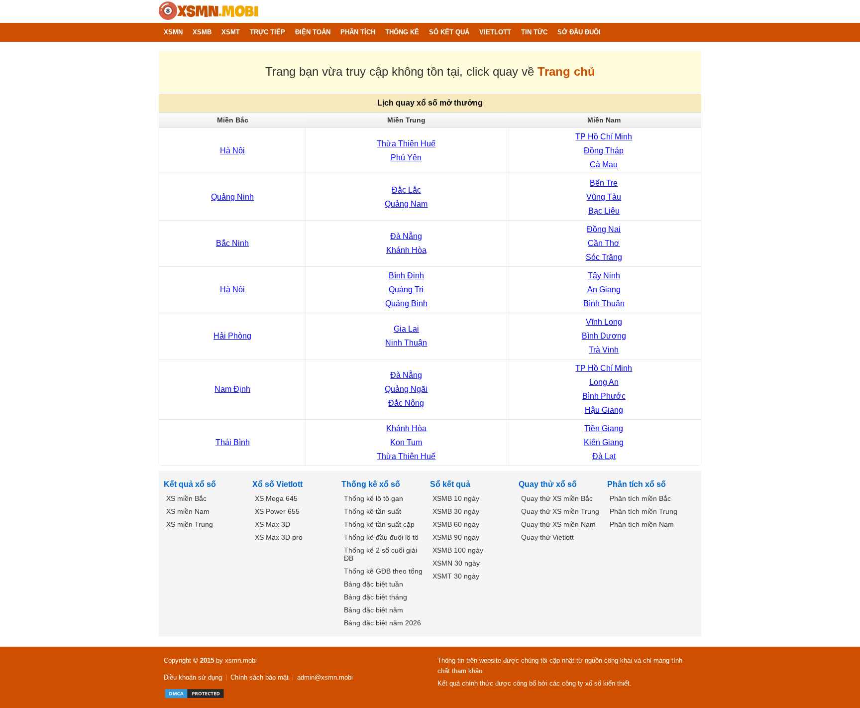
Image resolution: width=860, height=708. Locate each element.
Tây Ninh (604, 275)
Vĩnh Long (604, 322)
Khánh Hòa (406, 250)
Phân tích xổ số (636, 484)
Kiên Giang (604, 442)
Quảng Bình (406, 303)
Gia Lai (406, 329)
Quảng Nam (406, 204)
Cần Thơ (604, 243)
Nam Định (232, 389)
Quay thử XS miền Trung (560, 511)
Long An (604, 382)
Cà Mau (604, 164)
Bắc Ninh (232, 243)
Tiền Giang (603, 428)
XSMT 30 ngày (455, 576)
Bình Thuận (604, 303)
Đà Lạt (604, 456)
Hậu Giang (604, 410)
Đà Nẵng (406, 236)
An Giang (604, 289)
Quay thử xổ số (548, 484)
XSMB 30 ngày (455, 511)
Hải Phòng (232, 336)
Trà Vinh (604, 350)
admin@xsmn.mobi (325, 677)
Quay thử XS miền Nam (558, 524)
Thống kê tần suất (372, 511)
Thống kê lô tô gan (373, 498)
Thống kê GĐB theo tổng (383, 571)
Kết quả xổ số (190, 484)
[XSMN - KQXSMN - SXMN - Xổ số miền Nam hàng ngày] (208, 11)
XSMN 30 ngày (456, 563)
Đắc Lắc (406, 190)
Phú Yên (406, 157)
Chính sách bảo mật (259, 677)
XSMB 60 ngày (455, 524)
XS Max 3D (272, 524)
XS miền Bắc (186, 498)
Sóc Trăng (604, 257)
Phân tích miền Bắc (640, 498)
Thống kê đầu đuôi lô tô (381, 537)
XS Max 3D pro (279, 537)
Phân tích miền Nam (642, 524)
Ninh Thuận (406, 343)
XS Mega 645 (276, 498)
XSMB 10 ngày (455, 498)
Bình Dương (604, 336)
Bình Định (406, 275)
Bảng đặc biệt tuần (373, 584)
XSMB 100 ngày (457, 550)
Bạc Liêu (604, 211)
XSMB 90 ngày (455, 537)
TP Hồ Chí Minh (603, 136)
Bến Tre (604, 183)
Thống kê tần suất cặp (379, 524)
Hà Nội (232, 150)
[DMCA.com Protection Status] (194, 693)
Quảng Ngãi (406, 389)
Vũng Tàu (603, 197)
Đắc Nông (406, 403)
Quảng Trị (406, 289)
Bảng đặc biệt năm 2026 (382, 623)
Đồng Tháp (604, 150)
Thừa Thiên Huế (406, 143)
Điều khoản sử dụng (193, 677)
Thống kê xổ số (370, 484)
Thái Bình (232, 442)
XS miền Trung (189, 524)
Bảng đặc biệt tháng (375, 597)
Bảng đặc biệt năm (373, 610)
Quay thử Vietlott (547, 537)
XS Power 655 (277, 511)
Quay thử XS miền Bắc (557, 498)
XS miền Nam (188, 511)
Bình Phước (604, 396)
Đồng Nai (604, 229)
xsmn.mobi (241, 660)
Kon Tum (406, 442)
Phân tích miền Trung (643, 511)
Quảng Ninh (232, 197)
